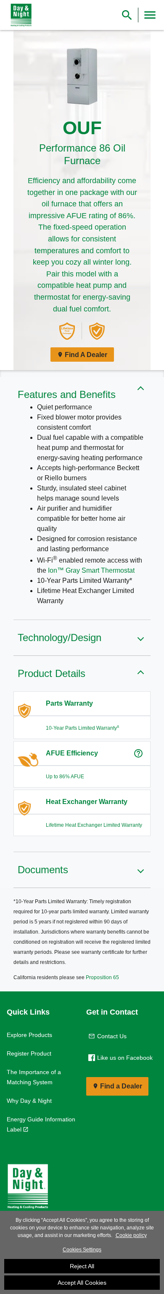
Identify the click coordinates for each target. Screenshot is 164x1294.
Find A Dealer (86, 354)
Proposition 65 (102, 977)
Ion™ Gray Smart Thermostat (91, 570)
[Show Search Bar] (127, 15)
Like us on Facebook (125, 1057)
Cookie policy (131, 1235)
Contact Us (112, 1036)
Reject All (82, 1266)
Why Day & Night (29, 1100)
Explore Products (29, 1034)
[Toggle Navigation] (150, 15)
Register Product (29, 1053)
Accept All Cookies (82, 1282)
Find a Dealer (121, 1086)
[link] (19, 15)
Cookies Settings (82, 1250)
